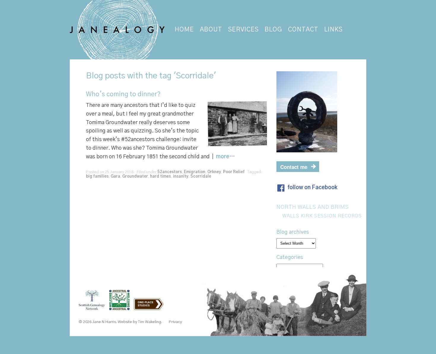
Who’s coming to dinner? (123, 94)
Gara (115, 176)
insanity (180, 176)
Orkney (214, 172)
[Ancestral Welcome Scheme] (121, 307)
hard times (160, 176)
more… (225, 156)
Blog (94, 76)
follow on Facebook (312, 187)
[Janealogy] (118, 29)
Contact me (293, 166)
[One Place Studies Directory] (150, 307)
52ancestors (169, 172)
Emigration (194, 172)
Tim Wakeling (149, 322)
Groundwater (135, 176)
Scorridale (200, 176)
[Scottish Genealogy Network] (93, 307)
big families (97, 176)
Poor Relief (234, 172)
